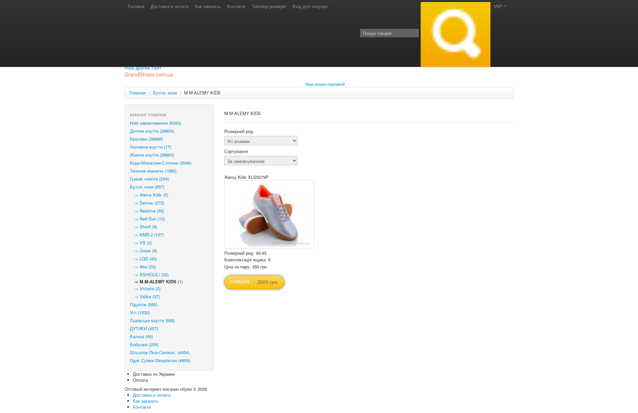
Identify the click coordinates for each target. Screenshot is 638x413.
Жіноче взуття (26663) (152, 155)
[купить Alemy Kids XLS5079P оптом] (269, 214)
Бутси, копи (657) (147, 187)
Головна (136, 6)
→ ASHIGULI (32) (149, 274)
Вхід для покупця (310, 6)
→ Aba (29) (143, 266)
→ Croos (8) (143, 250)
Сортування (236, 151)
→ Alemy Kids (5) (149, 195)
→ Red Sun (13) (147, 218)
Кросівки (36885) (146, 139)
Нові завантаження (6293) (155, 123)
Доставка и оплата (169, 6)
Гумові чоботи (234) (149, 179)
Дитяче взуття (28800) (152, 131)
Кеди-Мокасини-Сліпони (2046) (160, 163)
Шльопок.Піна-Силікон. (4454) (159, 352)
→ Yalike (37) (145, 296)
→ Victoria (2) (145, 288)
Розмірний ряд (238, 131)
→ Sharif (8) (143, 226)
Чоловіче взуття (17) (150, 147)
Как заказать (208, 6)
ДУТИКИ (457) (144, 328)
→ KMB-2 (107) (147, 234)
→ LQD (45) (143, 258)
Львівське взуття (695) (152, 320)
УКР (498, 6)
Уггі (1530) (140, 312)
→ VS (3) (141, 242)
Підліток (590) (144, 304)
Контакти (236, 6)
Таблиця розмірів (269, 6)
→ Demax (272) (147, 203)
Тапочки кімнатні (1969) (153, 171)
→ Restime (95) (147, 210)
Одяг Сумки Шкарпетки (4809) (160, 360)
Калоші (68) (141, 336)
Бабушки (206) (144, 344)
